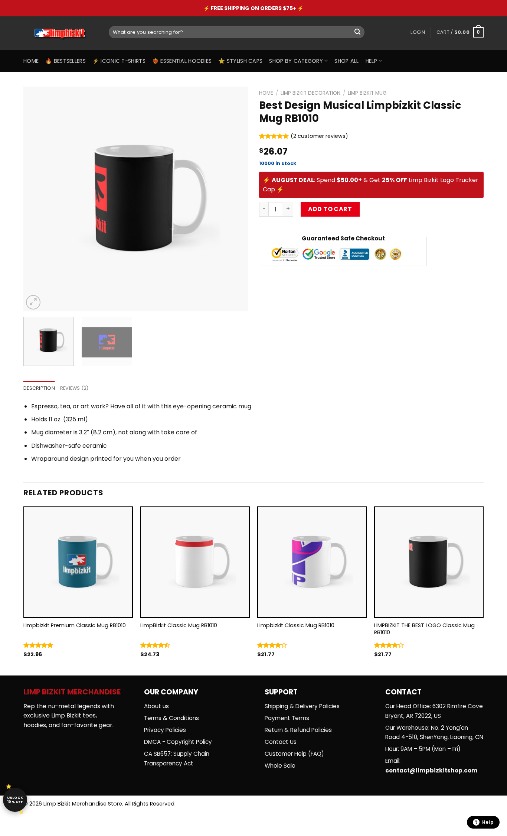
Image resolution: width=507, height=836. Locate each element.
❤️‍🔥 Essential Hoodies (182, 61)
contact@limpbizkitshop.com (431, 770)
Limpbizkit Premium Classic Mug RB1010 (74, 625)
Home (31, 61)
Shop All (346, 61)
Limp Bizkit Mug (367, 93)
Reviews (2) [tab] (74, 388)
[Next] (234, 198)
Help (371, 61)
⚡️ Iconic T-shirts (118, 61)
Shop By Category (296, 61)
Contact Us (281, 742)
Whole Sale (280, 765)
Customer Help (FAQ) (294, 754)
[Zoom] (33, 302)
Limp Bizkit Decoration (310, 93)
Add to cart (330, 209)
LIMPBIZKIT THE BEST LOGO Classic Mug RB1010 (424, 629)
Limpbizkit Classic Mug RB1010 (295, 625)
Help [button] (488, 822)
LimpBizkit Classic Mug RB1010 (178, 625)
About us (156, 706)
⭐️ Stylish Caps (240, 61)
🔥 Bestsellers (65, 61)
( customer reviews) (319, 136)
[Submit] (357, 32)
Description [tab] (39, 388)
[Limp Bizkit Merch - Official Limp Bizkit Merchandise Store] (60, 33)
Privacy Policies (165, 730)
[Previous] (37, 198)
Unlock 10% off (15, 800)
